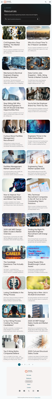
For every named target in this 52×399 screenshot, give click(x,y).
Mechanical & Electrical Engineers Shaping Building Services (13, 75)
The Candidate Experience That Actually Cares (13, 264)
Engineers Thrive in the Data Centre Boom (37, 137)
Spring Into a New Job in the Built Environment (38, 293)
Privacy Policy (37, 397)
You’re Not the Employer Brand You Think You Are (37, 104)
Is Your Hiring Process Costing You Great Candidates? (12, 323)
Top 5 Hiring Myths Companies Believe (11, 352)
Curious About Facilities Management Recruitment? (13, 138)
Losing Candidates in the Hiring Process (13, 293)
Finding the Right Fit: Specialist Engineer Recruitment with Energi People (37, 232)
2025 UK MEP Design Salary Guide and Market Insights (38, 323)
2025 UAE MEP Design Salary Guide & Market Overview (12, 231)
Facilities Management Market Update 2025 (13, 167)
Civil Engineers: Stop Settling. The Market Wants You (12, 44)
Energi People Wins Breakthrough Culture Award (36, 264)
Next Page (32, 364)
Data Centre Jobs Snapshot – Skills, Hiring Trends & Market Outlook (38, 75)
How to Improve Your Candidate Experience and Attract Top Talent (12, 197)
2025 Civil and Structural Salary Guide (38, 352)
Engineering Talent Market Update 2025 (36, 167)
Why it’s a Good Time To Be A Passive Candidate (37, 43)
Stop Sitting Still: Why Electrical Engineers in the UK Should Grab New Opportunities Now (14, 106)
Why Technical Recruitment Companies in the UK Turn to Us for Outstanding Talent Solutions (38, 199)
